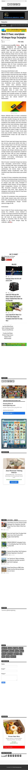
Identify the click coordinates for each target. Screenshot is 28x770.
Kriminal (17, 651)
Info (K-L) (4, 40)
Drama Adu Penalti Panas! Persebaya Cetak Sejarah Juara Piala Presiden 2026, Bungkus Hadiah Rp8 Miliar (16, 535)
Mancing (22, 651)
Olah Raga (4, 654)
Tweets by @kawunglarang (8, 610)
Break (3, 25)
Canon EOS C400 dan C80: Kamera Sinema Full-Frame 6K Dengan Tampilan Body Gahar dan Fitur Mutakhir (14, 297)
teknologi (8, 40)
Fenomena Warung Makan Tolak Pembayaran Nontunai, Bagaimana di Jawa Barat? (16, 552)
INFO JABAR (15, 648)
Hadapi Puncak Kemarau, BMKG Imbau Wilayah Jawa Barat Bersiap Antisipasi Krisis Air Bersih (15, 569)
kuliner (3, 656)
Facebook (16, 4)
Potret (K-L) (10, 654)
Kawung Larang (5, 651)
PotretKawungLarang (7, 45)
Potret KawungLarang (17, 767)
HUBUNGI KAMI (8, 413)
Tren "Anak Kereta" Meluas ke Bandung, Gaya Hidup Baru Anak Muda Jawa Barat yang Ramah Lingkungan (15, 560)
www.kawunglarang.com (8, 410)
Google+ (14, 4)
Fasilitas (10, 648)
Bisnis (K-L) (4, 648)
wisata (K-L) (13, 656)
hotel (21, 654)
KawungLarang (11, 4)
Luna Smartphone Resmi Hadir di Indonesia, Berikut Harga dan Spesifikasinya (8, 328)
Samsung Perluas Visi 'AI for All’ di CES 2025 (13, 280)
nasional (7, 656)
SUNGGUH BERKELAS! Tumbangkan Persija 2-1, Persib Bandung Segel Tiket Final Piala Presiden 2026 (16, 544)
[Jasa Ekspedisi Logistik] (14, 31)
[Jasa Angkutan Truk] (14, 345)
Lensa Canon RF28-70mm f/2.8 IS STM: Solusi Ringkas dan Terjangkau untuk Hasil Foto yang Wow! (14, 318)
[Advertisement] (12, 237)
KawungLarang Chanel (8, 4)
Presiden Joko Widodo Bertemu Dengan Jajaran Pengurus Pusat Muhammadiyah (7, 335)
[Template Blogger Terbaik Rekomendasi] (14, 448)
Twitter (19, 4)
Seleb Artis (16, 654)
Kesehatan (11, 651)
